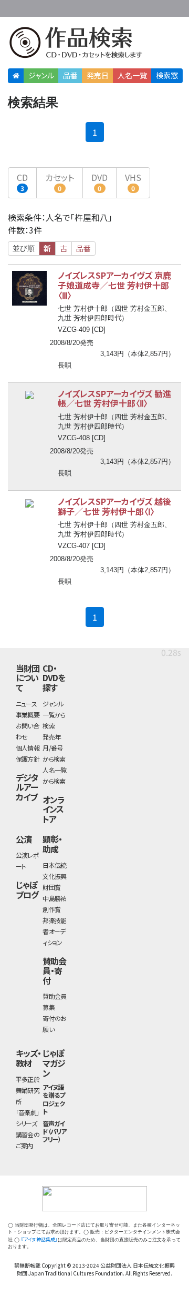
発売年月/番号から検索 (54, 747)
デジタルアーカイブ (27, 787)
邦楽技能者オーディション (54, 931)
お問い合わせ (157, 6)
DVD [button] (99, 182)
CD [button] (22, 182)
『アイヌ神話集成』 (39, 1239)
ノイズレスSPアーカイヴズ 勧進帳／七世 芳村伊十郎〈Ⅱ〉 (114, 398)
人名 (132, 75)
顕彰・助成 (52, 844)
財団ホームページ (82, 6)
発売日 (98, 75)
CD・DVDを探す (54, 678)
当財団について (27, 678)
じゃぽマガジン (54, 1063)
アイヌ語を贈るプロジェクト (54, 1099)
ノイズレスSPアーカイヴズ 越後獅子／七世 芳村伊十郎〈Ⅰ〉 (114, 506)
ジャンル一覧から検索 (54, 714)
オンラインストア (54, 809)
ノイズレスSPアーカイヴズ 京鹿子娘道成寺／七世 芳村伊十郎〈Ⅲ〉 (114, 285)
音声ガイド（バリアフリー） (54, 1131)
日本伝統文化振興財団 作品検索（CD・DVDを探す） (94, 44)
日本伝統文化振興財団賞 (54, 876)
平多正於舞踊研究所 (27, 1090)
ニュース (26, 703)
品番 (70, 75)
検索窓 (167, 75)
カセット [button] (59, 182)
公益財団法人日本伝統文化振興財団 (14, 7)
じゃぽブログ (27, 889)
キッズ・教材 (28, 1058)
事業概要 (115, 6)
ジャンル (41, 75)
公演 (24, 839)
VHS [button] (133, 182)
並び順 (24, 248)
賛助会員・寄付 (54, 971)
